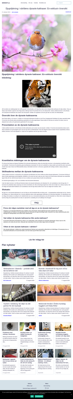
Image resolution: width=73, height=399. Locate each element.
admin (40, 315)
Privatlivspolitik (39, 396)
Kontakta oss (42, 3)
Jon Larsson (15, 12)
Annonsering (24, 3)
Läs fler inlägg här (36, 240)
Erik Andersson (7, 280)
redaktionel (68, 12)
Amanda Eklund (7, 315)
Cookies (36, 3)
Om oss (30, 3)
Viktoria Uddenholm (44, 280)
